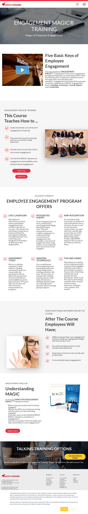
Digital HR (49, 483)
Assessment (49, 478)
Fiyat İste (21, 171)
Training (48, 479)
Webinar (75, 481)
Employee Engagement (63, 486)
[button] (22, 70)
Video (75, 478)
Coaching (48, 480)
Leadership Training (63, 481)
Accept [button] (64, 509)
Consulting (49, 482)
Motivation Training (63, 484)
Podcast (75, 482)
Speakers (48, 485)
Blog (74, 479)
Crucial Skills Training (63, 478)
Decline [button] (73, 509)
